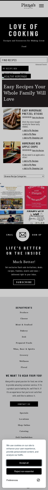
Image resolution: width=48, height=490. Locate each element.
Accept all (24, 462)
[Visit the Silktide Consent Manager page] (38, 480)
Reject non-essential (24, 471)
